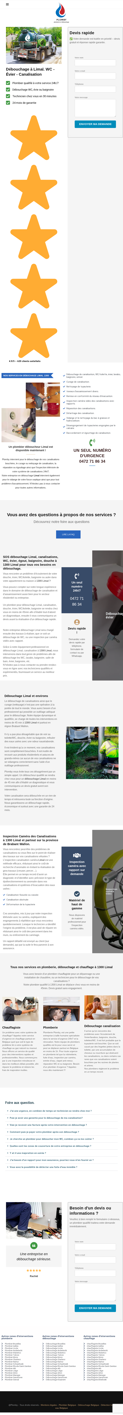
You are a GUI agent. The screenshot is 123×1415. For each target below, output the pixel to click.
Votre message (81, 97)
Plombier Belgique (67, 1405)
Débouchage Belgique (88, 1405)
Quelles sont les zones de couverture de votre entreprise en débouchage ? (50, 1146)
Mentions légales (49, 1405)
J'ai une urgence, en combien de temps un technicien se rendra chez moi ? (51, 1111)
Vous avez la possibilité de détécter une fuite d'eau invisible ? (43, 1167)
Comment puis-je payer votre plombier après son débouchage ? (44, 1132)
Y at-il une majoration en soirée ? (28, 1153)
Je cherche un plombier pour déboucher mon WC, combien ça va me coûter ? (52, 1139)
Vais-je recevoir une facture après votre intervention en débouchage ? (48, 1125)
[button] (61, 1111)
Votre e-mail (80, 71)
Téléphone (79, 84)
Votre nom (79, 58)
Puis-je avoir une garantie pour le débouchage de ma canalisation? (46, 1118)
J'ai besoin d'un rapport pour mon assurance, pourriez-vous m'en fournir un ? (52, 1160)
